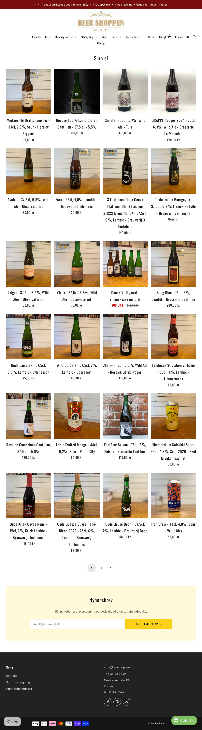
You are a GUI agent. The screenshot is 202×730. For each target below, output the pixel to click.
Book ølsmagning (18, 682)
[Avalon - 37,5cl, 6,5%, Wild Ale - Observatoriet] (28, 171)
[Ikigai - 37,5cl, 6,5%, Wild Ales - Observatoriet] (28, 264)
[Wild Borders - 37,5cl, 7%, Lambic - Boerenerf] (77, 336)
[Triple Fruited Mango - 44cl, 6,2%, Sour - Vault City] (77, 416)
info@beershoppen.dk (119, 667)
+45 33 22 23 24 (115, 674)
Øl (46, 37)
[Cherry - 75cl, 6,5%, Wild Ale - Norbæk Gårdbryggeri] (125, 336)
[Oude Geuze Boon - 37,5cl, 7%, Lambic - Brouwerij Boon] (125, 495)
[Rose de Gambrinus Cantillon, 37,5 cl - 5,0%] (28, 416)
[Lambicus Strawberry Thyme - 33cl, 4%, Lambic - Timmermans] (173, 336)
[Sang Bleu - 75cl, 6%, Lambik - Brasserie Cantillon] (173, 264)
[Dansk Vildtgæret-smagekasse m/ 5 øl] (125, 264)
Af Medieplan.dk (157, 723)
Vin (149, 37)
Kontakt (11, 675)
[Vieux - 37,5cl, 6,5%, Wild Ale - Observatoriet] (77, 264)
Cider (105, 37)
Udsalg (101, 43)
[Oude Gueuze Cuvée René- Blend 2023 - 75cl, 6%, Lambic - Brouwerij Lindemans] (77, 495)
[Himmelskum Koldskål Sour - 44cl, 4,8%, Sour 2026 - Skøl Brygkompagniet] (173, 416)
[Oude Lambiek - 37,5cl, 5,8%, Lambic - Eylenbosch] (28, 336)
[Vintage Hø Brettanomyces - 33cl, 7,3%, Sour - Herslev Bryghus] (28, 91)
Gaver (115, 37)
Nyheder (36, 37)
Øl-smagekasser (64, 37)
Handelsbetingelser (19, 689)
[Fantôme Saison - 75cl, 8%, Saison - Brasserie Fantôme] (125, 416)
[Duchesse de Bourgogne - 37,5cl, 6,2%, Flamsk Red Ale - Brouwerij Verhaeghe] (173, 171)
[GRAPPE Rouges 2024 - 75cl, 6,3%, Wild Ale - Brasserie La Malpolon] (173, 91)
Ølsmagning (87, 37)
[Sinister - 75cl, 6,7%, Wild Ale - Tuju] (125, 91)
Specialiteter (133, 37)
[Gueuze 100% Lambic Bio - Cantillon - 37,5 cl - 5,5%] (77, 91)
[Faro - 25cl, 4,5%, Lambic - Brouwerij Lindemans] (77, 171)
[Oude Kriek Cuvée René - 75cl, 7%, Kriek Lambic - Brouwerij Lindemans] (28, 495)
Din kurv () (182, 37)
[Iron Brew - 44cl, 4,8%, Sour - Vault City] (173, 495)
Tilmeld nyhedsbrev (146, 624)
